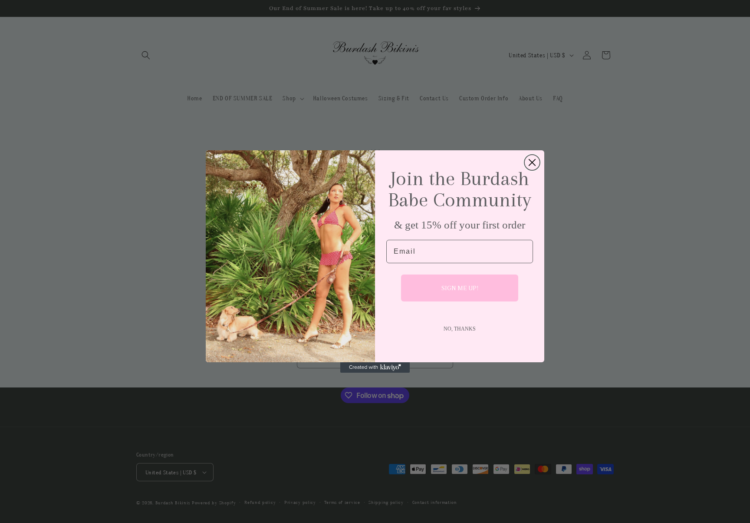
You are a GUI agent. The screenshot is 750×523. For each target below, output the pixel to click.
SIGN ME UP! (459, 288)
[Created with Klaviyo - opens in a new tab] (375, 367)
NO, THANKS (460, 329)
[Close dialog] (532, 162)
